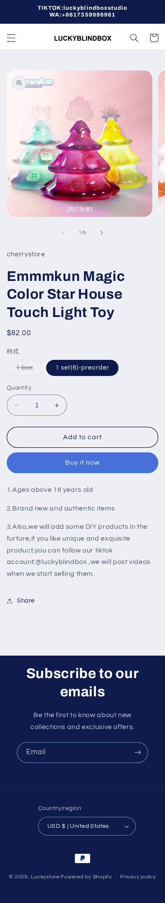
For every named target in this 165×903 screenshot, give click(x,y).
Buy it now (82, 462)
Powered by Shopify (86, 877)
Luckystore (45, 877)
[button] (11, 38)
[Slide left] (63, 233)
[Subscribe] (138, 752)
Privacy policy (138, 877)
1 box (29, 370)
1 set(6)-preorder (82, 368)
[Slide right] (101, 233)
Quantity (19, 388)
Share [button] (26, 600)
